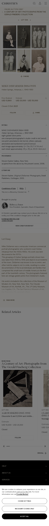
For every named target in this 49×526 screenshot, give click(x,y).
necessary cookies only (24, 509)
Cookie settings (24, 501)
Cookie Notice (22, 494)
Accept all (24, 516)
